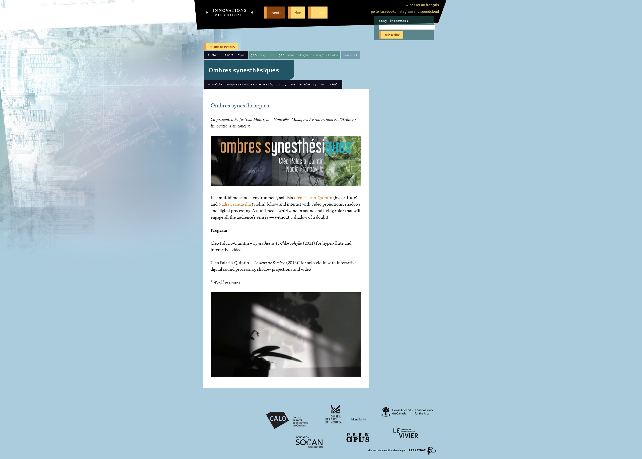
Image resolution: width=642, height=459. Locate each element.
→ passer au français (422, 4)
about (319, 12)
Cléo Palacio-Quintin (313, 198)
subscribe (392, 34)
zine (297, 12)
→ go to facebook (380, 11)
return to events (222, 46)
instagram (404, 11)
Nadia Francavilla (234, 204)
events (275, 12)
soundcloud (429, 11)
